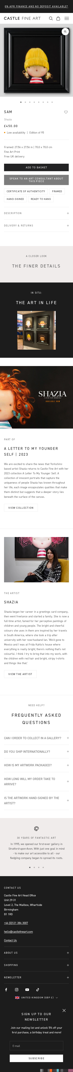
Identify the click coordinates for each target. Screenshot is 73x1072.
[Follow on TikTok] (38, 990)
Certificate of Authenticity (26, 191)
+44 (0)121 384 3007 (16, 922)
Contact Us (10, 940)
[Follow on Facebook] (6, 990)
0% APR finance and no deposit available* (36, 6)
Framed (57, 191)
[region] (36, 843)
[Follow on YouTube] (27, 990)
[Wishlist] (66, 112)
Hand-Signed (15, 199)
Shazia (8, 119)
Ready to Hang (41, 199)
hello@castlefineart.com (18, 931)
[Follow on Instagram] (17, 990)
